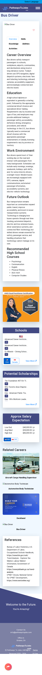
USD (8, 439)
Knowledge (13, 44)
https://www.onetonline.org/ (18, 580)
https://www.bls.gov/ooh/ (17, 555)
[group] (11, 361)
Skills (23, 39)
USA (7, 362)
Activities (13, 48)
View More (30, 361)
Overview (13, 39)
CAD (15, 439)
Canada (15, 362)
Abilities (26, 44)
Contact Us (21, 630)
